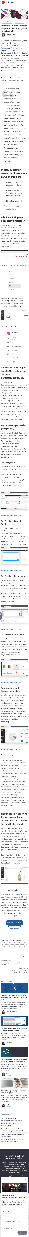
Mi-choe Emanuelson (11, 1105)
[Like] (19, 944)
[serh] (4, 944)
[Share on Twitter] (24, 957)
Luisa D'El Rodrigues (11, 1011)
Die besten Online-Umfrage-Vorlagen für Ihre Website (12, 1135)
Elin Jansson (9, 1042)
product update (19, 22)
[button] (26, 2)
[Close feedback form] (25, 1179)
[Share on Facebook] (21, 957)
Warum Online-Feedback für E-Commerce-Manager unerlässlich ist (12, 1130)
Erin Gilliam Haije (10, 34)
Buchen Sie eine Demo (14, 923)
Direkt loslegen (14, 928)
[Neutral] (14, 944)
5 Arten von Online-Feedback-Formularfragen (10, 1124)
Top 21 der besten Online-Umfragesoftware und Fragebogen (11, 1119)
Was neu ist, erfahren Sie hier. (11, 516)
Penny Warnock (10, 1074)
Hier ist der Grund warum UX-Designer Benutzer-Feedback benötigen (12, 1140)
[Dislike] (9, 944)
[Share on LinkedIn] (26, 957)
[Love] (24, 944)
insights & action (7, 22)
